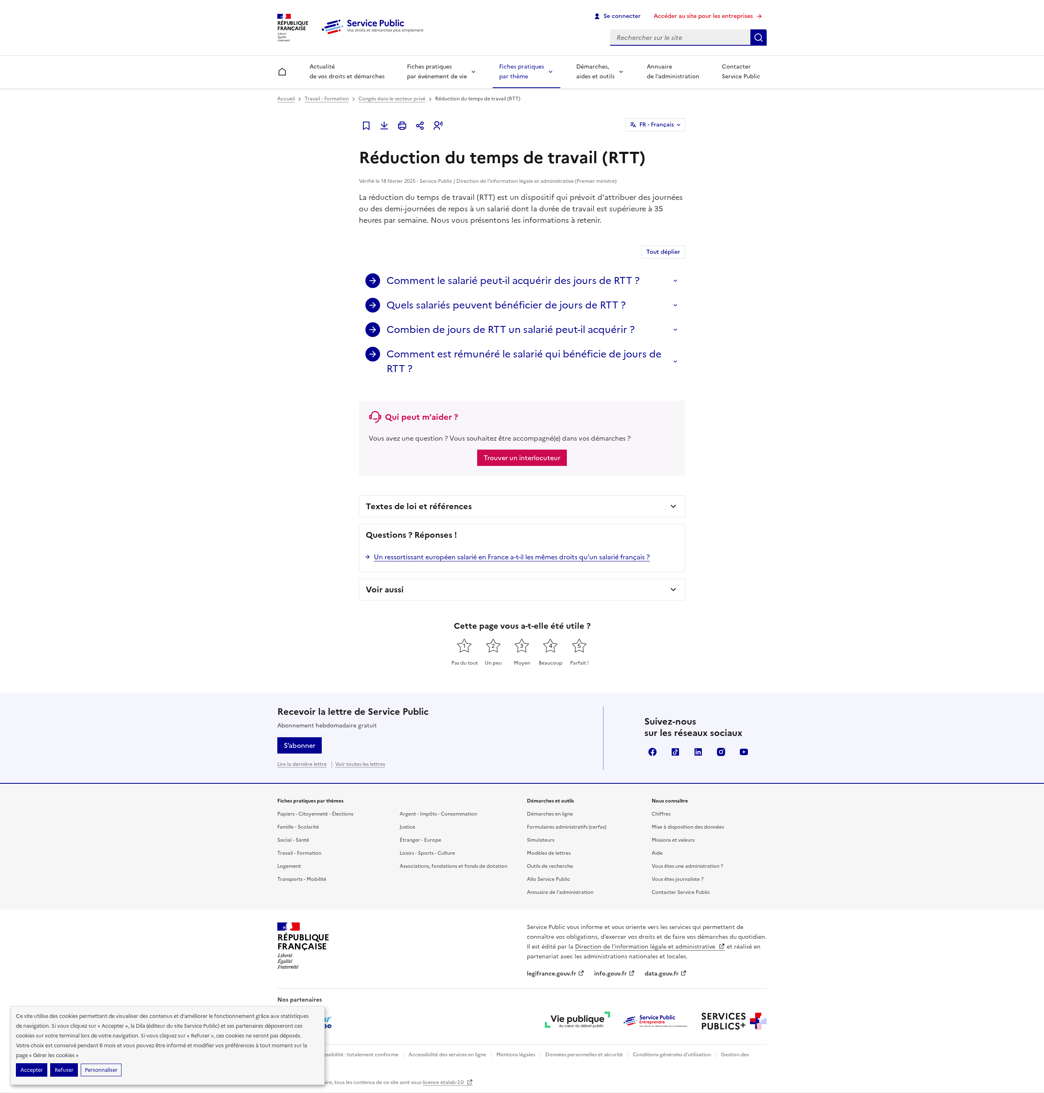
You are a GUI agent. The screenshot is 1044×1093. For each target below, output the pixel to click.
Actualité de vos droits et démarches (347, 71)
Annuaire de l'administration (560, 892)
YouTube (744, 752)
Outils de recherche (550, 866)
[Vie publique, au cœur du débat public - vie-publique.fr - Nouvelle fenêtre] (577, 1021)
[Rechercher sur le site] (758, 37)
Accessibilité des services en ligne (447, 1054)
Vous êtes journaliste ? (677, 879)
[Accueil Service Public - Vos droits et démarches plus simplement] (374, 35)
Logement (289, 866)
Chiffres (661, 814)
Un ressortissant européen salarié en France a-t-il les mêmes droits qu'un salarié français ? (512, 557)
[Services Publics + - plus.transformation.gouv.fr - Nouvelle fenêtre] (734, 1021)
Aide (657, 853)
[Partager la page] (420, 125)
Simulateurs (540, 840)
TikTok (675, 752)
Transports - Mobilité (301, 879)
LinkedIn (698, 752)
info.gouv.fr (610, 973)
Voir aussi (385, 589)
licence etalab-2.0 (443, 1082)
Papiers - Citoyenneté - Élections (315, 814)
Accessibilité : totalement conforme (356, 1054)
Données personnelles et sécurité (584, 1054)
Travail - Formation (327, 98)
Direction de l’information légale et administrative (646, 946)
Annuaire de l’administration (673, 71)
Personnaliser (101, 1070)
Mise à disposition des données (688, 827)
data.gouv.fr (662, 973)
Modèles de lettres (549, 853)
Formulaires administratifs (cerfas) (566, 827)
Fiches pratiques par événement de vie (437, 71)
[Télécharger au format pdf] (384, 125)
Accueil (286, 98)
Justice (407, 827)
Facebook (652, 752)
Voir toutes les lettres (360, 764)
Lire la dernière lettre (302, 764)
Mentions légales (515, 1054)
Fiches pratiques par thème (521, 71)
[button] (438, 125)
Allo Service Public (548, 879)
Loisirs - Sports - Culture (427, 853)
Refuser (64, 1070)
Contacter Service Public (741, 71)
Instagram (721, 752)
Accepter (31, 1070)
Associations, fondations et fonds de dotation (453, 866)
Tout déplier (663, 252)
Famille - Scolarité (298, 827)
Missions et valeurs (673, 840)
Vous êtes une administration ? (687, 866)
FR (656, 124)
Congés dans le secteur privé (391, 98)
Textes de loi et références (419, 506)
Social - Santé (293, 840)
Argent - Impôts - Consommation (438, 814)
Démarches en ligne (550, 814)
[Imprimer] (402, 125)
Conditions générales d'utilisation (672, 1054)
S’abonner (299, 745)
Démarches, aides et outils (595, 71)
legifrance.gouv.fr (551, 973)
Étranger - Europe (420, 840)
